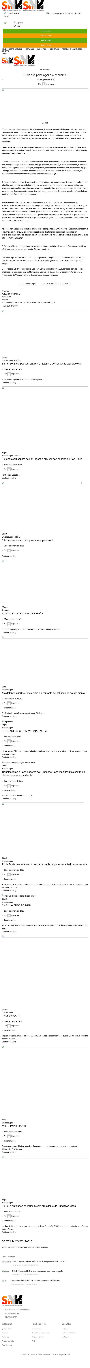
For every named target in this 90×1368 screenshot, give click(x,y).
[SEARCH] (87, 8)
